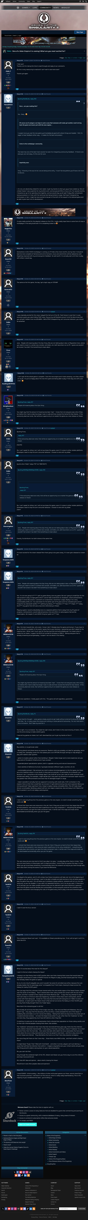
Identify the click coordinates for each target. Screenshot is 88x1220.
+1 (8, 107)
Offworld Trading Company (32, 1200)
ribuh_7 (8, 71)
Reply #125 (20, 1070)
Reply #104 (20, 248)
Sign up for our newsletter (49, 1209)
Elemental (27, 1188)
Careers (53, 1193)
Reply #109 (20, 395)
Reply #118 (20, 743)
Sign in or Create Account (27, 1124)
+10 (8, 535)
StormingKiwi (8, 526)
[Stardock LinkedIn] (25, 1175)
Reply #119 (20, 796)
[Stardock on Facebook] (17, 1172)
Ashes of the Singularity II (31, 1186)
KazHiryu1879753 (8, 384)
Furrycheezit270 (8, 976)
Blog (33, 1)
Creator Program (55, 1200)
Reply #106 (20, 312)
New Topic (80, 32)
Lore (35, 7)
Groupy (3, 1200)
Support (39, 1)
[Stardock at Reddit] (16, 1175)
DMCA (49, 1217)
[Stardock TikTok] (22, 1175)
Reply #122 (20, 904)
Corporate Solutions (6, 1188)
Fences (3, 1193)
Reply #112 (20, 516)
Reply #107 (20, 339)
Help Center (78, 1186)
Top (84, 60)
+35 (8, 270)
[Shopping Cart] (83, 1)
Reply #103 (20, 218)
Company (54, 1183)
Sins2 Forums (46, 60)
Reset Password (79, 1195)
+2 (8, 333)
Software (8, 1)
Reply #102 (20, 94)
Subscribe (82, 1209)
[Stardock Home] (2, 1)
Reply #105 (20, 279)
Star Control (28, 1195)
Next (80, 58)
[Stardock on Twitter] (14, 1172)
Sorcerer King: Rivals (30, 1204)
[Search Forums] (86, 1)
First (66, 58)
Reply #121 (20, 874)
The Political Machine (30, 1197)
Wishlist (65, 7)
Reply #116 (20, 654)
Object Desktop (5, 1186)
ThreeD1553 (8, 105)
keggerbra (8, 228)
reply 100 (33, 99)
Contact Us (53, 1202)
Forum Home (8, 35)
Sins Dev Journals (45, 46)
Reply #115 (20, 624)
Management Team (56, 1190)
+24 (8, 82)
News (28, 1)
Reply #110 (20, 428)
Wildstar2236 (8, 634)
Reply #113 (20, 549)
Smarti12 (8, 259)
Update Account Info (80, 1197)
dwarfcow (8, 1081)
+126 (8, 417)
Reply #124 (20, 965)
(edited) (53, 312)
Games (14, 1)
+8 (8, 563)
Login (19, 35)
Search (15, 35)
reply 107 (30, 402)
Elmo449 (8, 718)
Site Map (55, 1217)
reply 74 (33, 714)
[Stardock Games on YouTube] (20, 1172)
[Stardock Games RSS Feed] (28, 1175)
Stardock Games (21, 46)
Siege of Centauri (29, 1202)
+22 (8, 645)
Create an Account (79, 1190)
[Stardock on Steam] (30, 1172)
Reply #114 (20, 571)
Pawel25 (8, 945)
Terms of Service (43, 1217)
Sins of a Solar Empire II (33, 46)
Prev (69, 58)
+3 (8, 956)
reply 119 (32, 833)
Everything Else (11, 46)
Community (22, 1)
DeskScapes (4, 1195)
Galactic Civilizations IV (31, 1190)
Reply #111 (20, 460)
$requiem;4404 (8, 560)
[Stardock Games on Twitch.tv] (23, 1172)
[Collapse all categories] (85, 1135)
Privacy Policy (34, 1217)
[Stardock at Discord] (19, 1175)
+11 (8, 361)
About (52, 1186)
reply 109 (42, 470)
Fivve (8, 350)
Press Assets (54, 1197)
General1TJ (8, 289)
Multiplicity (4, 1197)
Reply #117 (20, 707)
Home (3, 46)
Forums (53, 1204)
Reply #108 (21, 373)
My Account (78, 1188)
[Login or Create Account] (80, 1)
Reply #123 (20, 935)
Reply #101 (20, 60)
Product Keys (78, 1193)
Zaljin (8, 322)
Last (84, 58)
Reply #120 (20, 827)
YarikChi (8, 807)
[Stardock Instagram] (26, 1172)
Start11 (3, 1190)
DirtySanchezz (8, 406)
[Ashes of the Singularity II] (44, 20)
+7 (8, 239)
